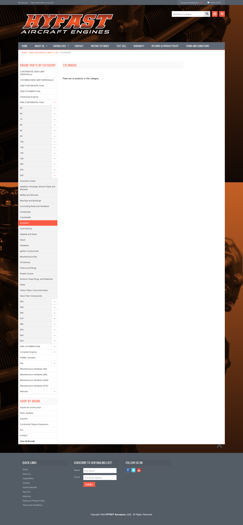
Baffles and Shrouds (29, 194)
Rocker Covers (26, 273)
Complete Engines (28, 351)
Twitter (133, 470)
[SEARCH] (207, 14)
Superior (24, 418)
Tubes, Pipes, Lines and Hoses (34, 290)
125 (21, 141)
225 (21, 169)
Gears (22, 239)
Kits (21, 363)
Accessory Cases (28, 180)
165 (21, 152)
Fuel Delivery (26, 228)
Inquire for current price (30, 407)
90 (21, 136)
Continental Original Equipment (34, 424)
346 (21, 307)
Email (77, 477)
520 (21, 329)
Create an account (46, 2)
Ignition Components (29, 251)
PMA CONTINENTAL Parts (41, 52)
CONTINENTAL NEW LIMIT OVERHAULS (32, 73)
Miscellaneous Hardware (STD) (34, 385)
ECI (21, 429)
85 (21, 130)
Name (77, 470)
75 (21, 119)
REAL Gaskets (26, 412)
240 (56, 52)
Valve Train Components (31, 295)
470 (21, 318)
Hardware (24, 245)
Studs (22, 284)
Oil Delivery (25, 262)
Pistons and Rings (28, 267)
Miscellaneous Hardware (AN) (33, 368)
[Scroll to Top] (220, 447)
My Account (23, 2)
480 (21, 323)
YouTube (139, 470)
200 (21, 163)
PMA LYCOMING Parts (30, 346)
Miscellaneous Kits (28, 256)
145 (21, 147)
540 (21, 335)
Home (24, 52)
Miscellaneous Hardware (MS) (33, 374)
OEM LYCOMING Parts (30, 91)
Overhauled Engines (29, 96)
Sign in (33, 2)
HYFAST (24, 435)
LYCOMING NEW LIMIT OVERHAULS (37, 79)
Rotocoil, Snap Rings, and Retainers (36, 278)
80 (21, 124)
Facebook (128, 470)
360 (21, 312)
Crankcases (25, 211)
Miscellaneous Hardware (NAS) (34, 380)
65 (21, 113)
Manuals (24, 391)
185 (21, 158)
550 (21, 340)
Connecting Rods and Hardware (34, 206)
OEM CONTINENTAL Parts (32, 85)
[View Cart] (222, 14)
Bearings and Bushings (30, 200)
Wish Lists (216, 2)
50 (21, 107)
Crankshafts (25, 217)
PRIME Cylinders (27, 357)
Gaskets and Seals (28, 234)
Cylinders (24, 222)
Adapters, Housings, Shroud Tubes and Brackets (37, 188)
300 (21, 301)
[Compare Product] (215, 14)
